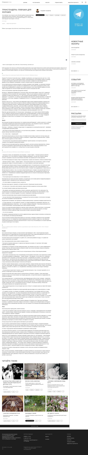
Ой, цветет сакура (53, 413)
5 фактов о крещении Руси (11, 413)
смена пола (63, 15)
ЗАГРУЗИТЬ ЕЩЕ (34, 426)
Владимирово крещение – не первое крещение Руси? (10, 416)
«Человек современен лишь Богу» (56, 382)
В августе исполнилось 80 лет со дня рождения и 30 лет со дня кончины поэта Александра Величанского (56, 386)
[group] (78, 50)
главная (3, 23)
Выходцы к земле (30, 413)
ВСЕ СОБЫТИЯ (74, 106)
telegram (47, 436)
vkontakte (47, 439)
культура (49, 391)
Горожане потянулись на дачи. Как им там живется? (34, 416)
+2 (41, 389)
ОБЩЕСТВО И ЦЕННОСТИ (73, 2)
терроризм (37, 389)
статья (47, 15)
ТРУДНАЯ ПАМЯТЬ (59, 2)
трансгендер (57, 15)
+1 (61, 420)
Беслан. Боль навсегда (32, 381)
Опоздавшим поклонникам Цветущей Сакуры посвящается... (57, 416)
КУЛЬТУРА (47, 2)
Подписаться (78, 123)
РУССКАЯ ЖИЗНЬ (36, 2)
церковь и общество (7, 391)
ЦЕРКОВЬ (25, 2)
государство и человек (40, 15)
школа (27, 389)
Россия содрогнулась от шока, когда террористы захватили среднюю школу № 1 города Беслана (34, 384)
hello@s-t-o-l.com (27, 436)
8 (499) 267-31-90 (27, 438)
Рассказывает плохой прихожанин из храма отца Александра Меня (12, 387)
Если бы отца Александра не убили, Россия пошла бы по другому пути (12, 383)
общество (51, 15)
